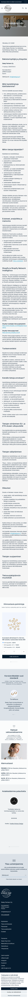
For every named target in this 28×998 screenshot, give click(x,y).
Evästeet (3, 931)
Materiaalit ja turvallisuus (7, 943)
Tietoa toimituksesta (6, 924)
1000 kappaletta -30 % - (12, 647)
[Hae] (23, 8)
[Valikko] (2, 8)
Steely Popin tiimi (5, 941)
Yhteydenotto (4, 948)
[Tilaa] (25, 875)
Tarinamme (4, 938)
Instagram (3, 960)
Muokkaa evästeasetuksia (14, 995)
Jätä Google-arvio (6, 968)
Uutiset (3, 965)
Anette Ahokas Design (16, 823)
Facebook (4, 963)
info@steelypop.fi (15, 77)
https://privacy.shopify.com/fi (11, 332)
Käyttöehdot (4, 921)
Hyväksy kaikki (14, 988)
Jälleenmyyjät (5, 958)
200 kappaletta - (10, 642)
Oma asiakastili (5, 914)
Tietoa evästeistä (18, 261)
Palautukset (4, 926)
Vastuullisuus (4, 946)
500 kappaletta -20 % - (11, 645)
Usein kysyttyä (5, 955)
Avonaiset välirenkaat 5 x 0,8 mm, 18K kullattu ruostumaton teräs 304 (13, 639)
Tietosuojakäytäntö (6, 929)
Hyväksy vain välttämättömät (14, 992)
